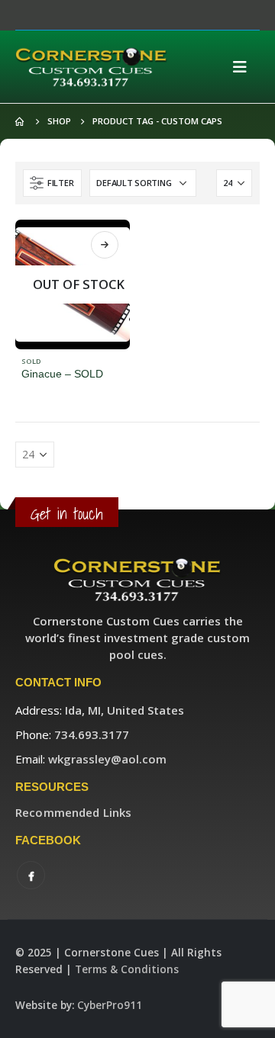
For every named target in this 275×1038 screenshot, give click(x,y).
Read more (104, 245)
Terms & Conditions (127, 969)
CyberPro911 (109, 1005)
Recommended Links (73, 812)
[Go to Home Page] (20, 121)
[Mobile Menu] (244, 67)
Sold (31, 361)
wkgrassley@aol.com (107, 758)
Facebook (31, 875)
